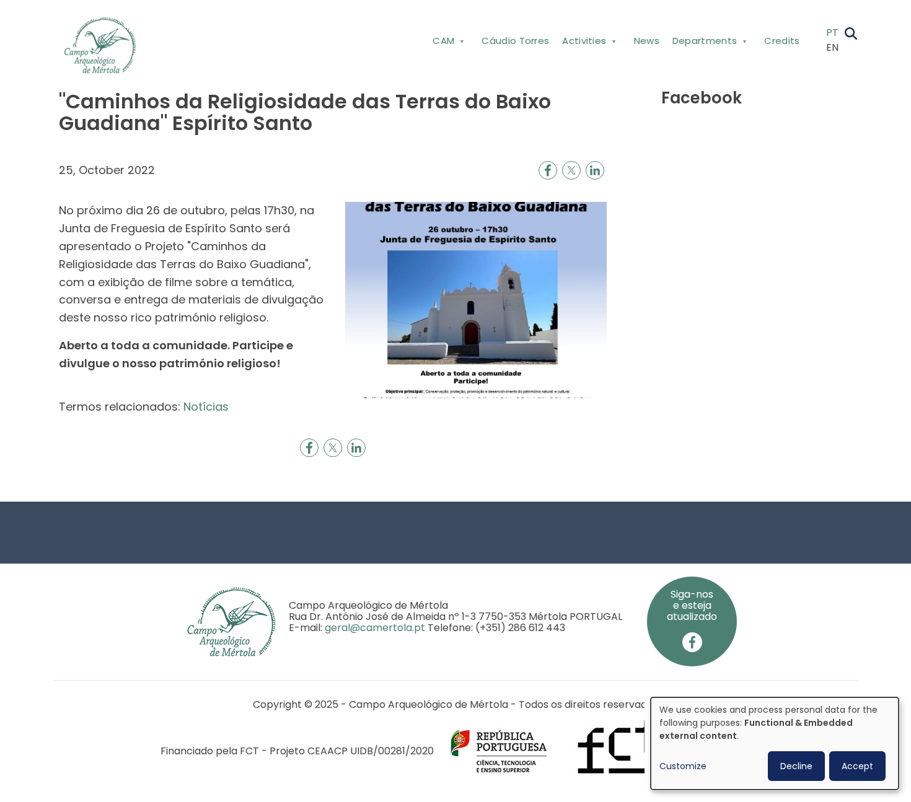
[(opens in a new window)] (692, 642)
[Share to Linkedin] (595, 170)
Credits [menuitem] (781, 40)
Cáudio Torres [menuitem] (515, 40)
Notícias (206, 406)
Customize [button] (682, 766)
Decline (796, 766)
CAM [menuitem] (440, 43)
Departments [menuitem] (701, 43)
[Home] (105, 45)
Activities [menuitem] (581, 43)
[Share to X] (571, 170)
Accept (857, 766)
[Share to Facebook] (548, 170)
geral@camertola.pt (375, 628)
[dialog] (775, 743)
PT (832, 32)
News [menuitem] (646, 40)
